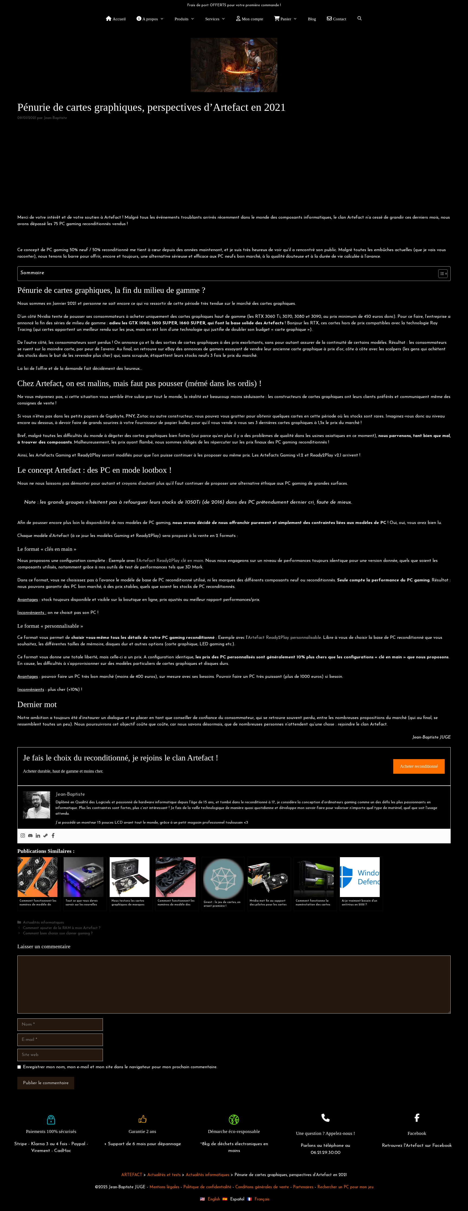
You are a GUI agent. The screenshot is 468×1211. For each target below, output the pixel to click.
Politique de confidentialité (207, 1187)
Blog (312, 19)
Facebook (417, 1133)
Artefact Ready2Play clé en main (170, 561)
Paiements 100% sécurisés (51, 1131)
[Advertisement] (234, 168)
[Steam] (45, 836)
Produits (181, 19)
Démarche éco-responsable (234, 1131)
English (214, 1199)
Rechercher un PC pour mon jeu (345, 1187)
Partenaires (303, 1187)
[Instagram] (22, 836)
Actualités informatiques (43, 922)
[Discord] (30, 836)
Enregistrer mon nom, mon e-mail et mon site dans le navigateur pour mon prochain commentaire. (120, 1067)
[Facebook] (53, 836)
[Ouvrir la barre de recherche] (360, 19)
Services (212, 19)
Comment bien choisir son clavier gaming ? (58, 933)
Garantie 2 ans (142, 1131)
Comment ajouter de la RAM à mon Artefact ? (61, 928)
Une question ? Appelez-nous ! (325, 1133)
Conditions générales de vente (262, 1187)
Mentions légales (164, 1187)
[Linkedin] (37, 836)
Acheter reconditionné (419, 766)
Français (262, 1199)
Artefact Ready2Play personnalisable (284, 638)
